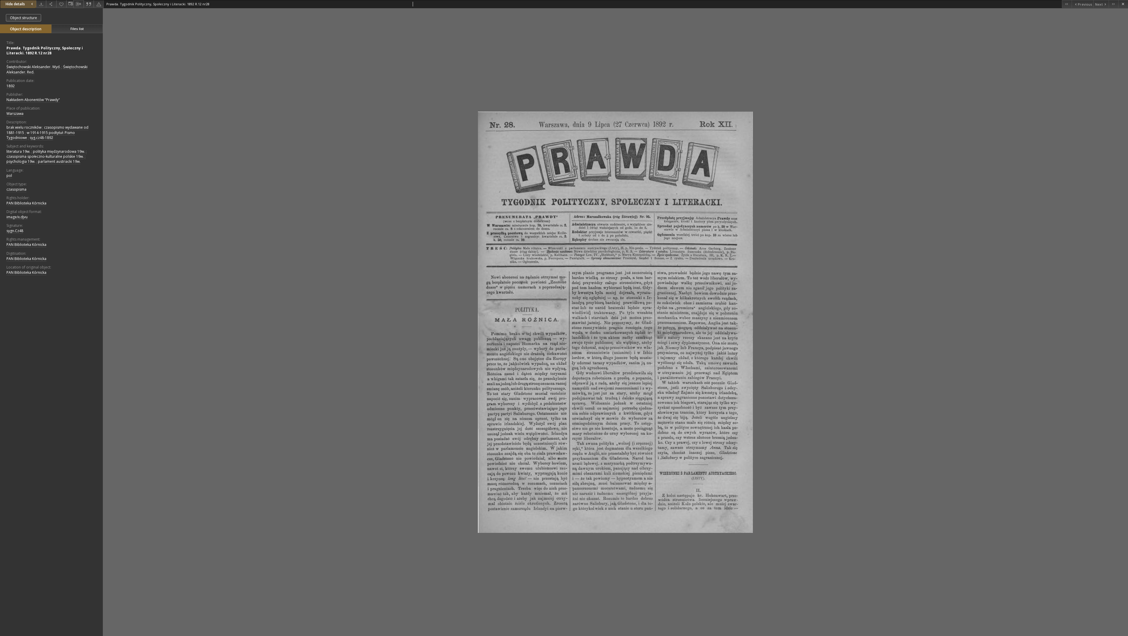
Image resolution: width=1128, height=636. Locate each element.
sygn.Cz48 (14, 230)
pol (9, 175)
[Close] (1123, 4)
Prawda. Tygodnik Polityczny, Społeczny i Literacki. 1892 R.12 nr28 (44, 51)
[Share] (51, 4)
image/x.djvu (17, 216)
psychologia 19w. (20, 161)
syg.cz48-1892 (41, 137)
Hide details (15, 3)
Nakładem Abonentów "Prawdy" (33, 99)
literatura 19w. (18, 151)
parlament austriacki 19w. (59, 161)
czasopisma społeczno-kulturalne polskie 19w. (45, 156)
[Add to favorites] (61, 4)
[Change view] (69, 4)
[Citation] (89, 4)
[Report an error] (99, 4)
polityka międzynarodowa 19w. (59, 151)
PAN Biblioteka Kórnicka (26, 203)
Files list (77, 28)
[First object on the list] (1067, 4)
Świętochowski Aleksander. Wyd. (33, 66)
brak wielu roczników (23, 127)
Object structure (23, 17)
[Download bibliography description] (78, 4)
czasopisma (16, 189)
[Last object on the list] (1113, 4)
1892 (10, 85)
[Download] (41, 4)
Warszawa (15, 113)
